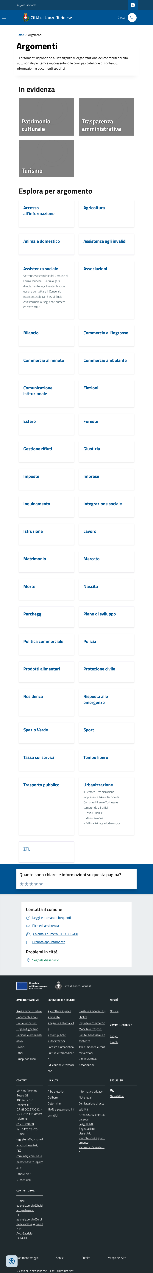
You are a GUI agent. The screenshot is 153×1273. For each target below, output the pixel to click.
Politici (20, 1047)
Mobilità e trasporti (90, 1029)
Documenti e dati (27, 1017)
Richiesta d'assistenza (91, 1149)
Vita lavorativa (88, 1059)
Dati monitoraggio (27, 1257)
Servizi (60, 1257)
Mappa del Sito (117, 1257)
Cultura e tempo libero (61, 1056)
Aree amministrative (29, 1011)
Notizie (114, 1011)
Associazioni (86, 1065)
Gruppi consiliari (26, 1059)
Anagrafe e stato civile (61, 1026)
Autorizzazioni (56, 1041)
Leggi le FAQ (86, 1124)
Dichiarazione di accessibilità (91, 1106)
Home (20, 35)
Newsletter (117, 1096)
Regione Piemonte (26, 5)
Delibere (53, 1097)
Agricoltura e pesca (59, 1011)
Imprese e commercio (92, 1023)
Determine (54, 1103)
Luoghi (114, 1036)
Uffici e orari (23, 1174)
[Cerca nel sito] (131, 17)
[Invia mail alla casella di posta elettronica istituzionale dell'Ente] (29, 1142)
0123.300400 (25, 1124)
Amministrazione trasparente (92, 1117)
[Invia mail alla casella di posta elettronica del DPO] (29, 1208)
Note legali (85, 1097)
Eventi (114, 1042)
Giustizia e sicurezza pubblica (92, 1014)
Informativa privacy (91, 1091)
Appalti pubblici (57, 1035)
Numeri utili (23, 1180)
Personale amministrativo (29, 1038)
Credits (86, 1257)
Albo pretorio (55, 1091)
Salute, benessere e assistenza (92, 1038)
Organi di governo (27, 1029)
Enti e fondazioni (26, 1023)
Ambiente (54, 1017)
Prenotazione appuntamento (92, 1140)
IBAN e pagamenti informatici (61, 1112)
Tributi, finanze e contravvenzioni (92, 1050)
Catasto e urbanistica (61, 1047)
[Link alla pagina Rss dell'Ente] (112, 1090)
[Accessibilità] (12, 1261)
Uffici (19, 1053)
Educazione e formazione (61, 1068)
